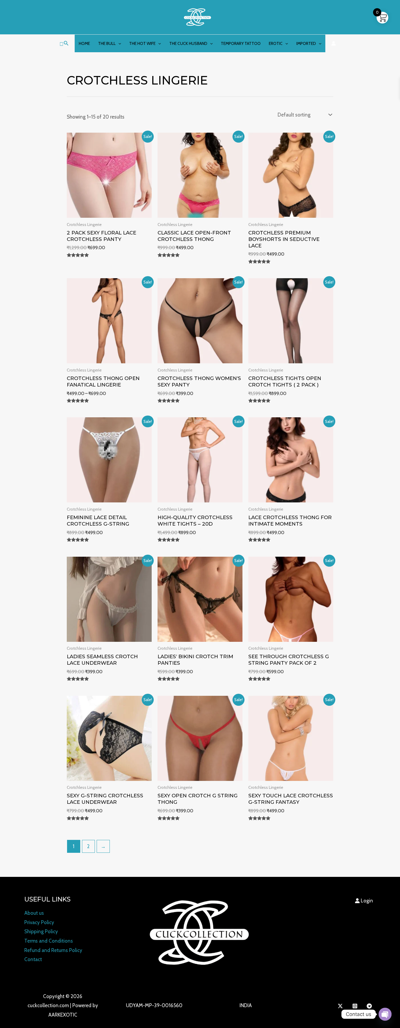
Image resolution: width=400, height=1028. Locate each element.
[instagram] (355, 1006)
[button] (64, 43)
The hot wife (142, 43)
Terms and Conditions (48, 941)
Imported (306, 43)
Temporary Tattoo (241, 43)
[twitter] (341, 1006)
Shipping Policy (41, 931)
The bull (107, 43)
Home (84, 43)
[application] (118, 43)
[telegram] (370, 1006)
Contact (33, 959)
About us (34, 913)
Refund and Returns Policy (53, 950)
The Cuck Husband (188, 43)
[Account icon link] (333, 43)
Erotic (276, 43)
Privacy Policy (39, 922)
